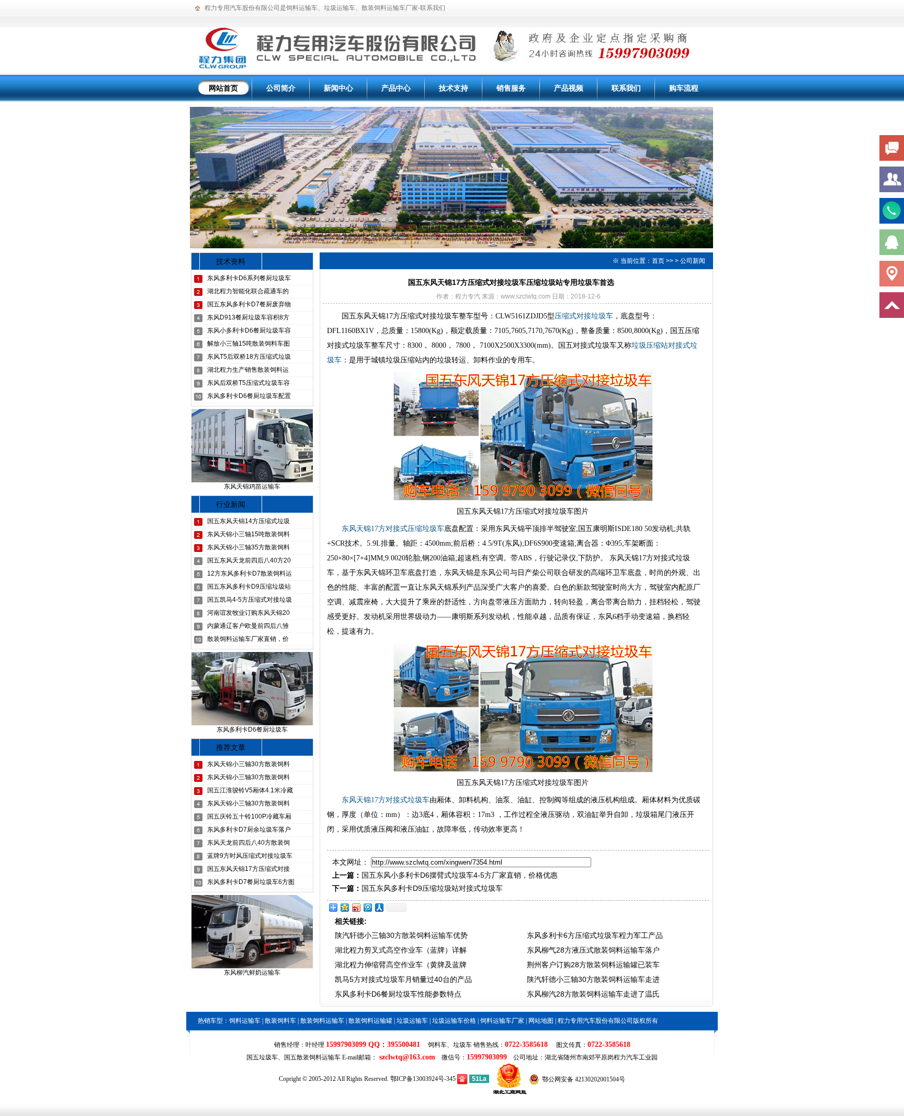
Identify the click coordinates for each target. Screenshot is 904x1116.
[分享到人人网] (379, 907)
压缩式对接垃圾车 (584, 316)
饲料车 (437, 1044)
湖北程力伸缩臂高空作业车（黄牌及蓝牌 (401, 964)
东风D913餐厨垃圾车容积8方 (248, 317)
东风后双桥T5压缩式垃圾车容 (248, 382)
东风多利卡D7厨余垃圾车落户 (249, 829)
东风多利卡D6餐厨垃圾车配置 (249, 396)
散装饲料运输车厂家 (389, 8)
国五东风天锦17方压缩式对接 (248, 868)
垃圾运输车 (339, 8)
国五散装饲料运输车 (312, 1057)
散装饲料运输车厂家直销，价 (248, 639)
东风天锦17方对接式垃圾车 (386, 800)
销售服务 (511, 88)
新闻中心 (338, 88)
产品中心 (396, 88)
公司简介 (281, 88)
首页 (658, 260)
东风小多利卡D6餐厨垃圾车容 (249, 330)
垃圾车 (462, 1044)
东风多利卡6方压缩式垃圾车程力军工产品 (595, 935)
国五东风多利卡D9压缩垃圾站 (249, 586)
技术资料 (230, 261)
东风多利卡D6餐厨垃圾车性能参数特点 (398, 994)
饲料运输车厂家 (502, 1020)
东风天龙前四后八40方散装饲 (248, 842)
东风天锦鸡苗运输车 (252, 486)
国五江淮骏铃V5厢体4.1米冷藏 (250, 790)
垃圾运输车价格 (454, 1020)
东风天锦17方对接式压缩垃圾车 (393, 529)
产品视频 (568, 88)
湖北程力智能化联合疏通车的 (248, 291)
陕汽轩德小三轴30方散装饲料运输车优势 (401, 935)
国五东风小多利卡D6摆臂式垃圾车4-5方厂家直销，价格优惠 (459, 875)
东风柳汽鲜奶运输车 (252, 972)
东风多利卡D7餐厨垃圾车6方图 (251, 882)
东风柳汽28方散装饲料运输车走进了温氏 (593, 994)
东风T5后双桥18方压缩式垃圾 (249, 356)
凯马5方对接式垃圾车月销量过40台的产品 (403, 979)
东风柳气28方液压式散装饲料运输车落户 (593, 950)
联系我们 (432, 8)
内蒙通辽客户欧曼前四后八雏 (248, 625)
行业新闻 (230, 504)
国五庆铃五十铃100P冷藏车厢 (249, 816)
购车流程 (683, 88)
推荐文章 (230, 747)
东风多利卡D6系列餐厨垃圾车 (249, 278)
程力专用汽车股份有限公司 (242, 8)
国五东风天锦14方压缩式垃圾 (248, 521)
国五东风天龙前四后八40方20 (249, 560)
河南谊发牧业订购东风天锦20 (248, 612)
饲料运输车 (302, 8)
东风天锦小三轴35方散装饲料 (248, 547)
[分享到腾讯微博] (367, 907)
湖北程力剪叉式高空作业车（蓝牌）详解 (401, 950)
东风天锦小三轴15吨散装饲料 (248, 534)
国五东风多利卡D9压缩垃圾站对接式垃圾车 (432, 888)
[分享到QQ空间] (344, 907)
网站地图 (540, 1020)
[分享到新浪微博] (355, 907)
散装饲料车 (280, 1020)
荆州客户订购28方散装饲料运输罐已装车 (593, 964)
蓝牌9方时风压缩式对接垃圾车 (249, 855)
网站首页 (223, 88)
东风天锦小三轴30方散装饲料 (248, 764)
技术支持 (453, 88)
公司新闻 (692, 260)
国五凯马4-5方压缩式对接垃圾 (249, 599)
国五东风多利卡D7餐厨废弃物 (249, 304)
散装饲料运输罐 (370, 1020)
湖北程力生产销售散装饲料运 (248, 369)
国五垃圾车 (262, 1057)
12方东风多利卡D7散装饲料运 (249, 573)
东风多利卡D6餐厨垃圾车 (252, 729)
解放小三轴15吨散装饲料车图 (248, 343)
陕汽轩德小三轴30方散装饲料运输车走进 (593, 979)
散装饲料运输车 (322, 1020)
